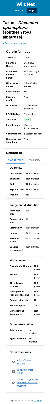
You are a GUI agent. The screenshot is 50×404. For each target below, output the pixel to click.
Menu (17, 11)
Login (31, 11)
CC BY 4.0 (37, 400)
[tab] (15, 160)
